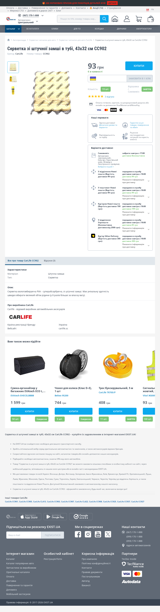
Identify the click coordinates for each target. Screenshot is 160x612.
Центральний (26, 21)
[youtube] (98, 534)
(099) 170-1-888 (134, 536)
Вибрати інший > (106, 166)
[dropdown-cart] (139, 19)
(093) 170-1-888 (134, 540)
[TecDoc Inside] (138, 564)
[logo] (12, 19)
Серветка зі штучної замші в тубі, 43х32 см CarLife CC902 (121, 40)
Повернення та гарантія (45, 8)
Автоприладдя (19, 40)
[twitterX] (108, 534)
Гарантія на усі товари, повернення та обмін (139, 125)
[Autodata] (138, 581)
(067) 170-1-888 (134, 532)
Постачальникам (91, 576)
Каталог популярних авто (20, 563)
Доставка (23, 8)
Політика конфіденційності (96, 563)
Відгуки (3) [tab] (49, 260)
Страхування (114, 8)
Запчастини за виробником (21, 567)
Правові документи (92, 572)
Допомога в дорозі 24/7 (40, 10)
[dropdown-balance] (151, 19)
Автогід (86, 580)
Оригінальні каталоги (18, 572)
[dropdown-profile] (127, 19)
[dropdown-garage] (115, 19)
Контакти (81, 8)
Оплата (10, 8)
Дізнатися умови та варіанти (108, 126)
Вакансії (86, 585)
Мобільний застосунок (18, 594)
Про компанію (89, 558)
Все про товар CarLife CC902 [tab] (23, 260)
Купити (139, 66)
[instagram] (88, 534)
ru (152, 9)
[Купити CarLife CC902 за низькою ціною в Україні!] (13, 79)
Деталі (112, 3)
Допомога (67, 8)
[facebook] (78, 534)
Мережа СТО (17, 10)
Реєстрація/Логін (53, 558)
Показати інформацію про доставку (133, 181)
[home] (8, 40)
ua (147, 9)
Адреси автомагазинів (138, 545)
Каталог (10, 558)
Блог (58, 10)
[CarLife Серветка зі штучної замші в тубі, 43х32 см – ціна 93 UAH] (13, 67)
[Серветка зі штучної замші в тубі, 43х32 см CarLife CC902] (13, 90)
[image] (29, 365)
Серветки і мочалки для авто (42, 40)
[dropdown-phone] (93, 78)
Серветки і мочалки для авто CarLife (75, 40)
